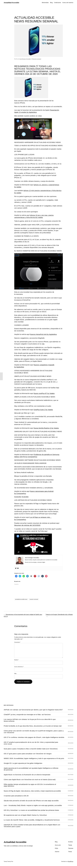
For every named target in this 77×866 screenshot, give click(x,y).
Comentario (17, 642)
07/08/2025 (70, 810)
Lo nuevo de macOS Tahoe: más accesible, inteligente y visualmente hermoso (32, 820)
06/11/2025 (70, 825)
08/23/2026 (70, 709)
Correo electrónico (19, 666)
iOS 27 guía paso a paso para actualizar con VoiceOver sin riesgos (28, 753)
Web (15, 673)
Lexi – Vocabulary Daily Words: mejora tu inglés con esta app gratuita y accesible (33, 805)
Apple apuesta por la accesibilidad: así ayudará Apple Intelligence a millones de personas (31, 769)
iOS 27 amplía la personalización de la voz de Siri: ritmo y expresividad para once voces (31, 743)
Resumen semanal (36, 59)
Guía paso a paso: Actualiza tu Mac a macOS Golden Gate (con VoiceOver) (31, 749)
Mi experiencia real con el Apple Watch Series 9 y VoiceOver (25, 815)
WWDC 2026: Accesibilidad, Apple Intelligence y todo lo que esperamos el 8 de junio (34, 758)
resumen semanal (34, 599)
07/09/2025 (70, 805)
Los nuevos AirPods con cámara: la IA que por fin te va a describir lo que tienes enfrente (30, 720)
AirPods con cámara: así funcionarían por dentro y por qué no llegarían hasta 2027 (33, 710)
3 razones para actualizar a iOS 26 (16, 796)
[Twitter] (15, 568)
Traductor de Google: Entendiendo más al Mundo (59, 614)
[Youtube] (18, 568)
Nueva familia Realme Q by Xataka (46, 428)
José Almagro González (25, 59)
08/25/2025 (70, 800)
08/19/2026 (70, 725)
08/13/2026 (70, 737)
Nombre (16, 659)
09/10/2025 (70, 795)
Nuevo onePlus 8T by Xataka (44, 393)
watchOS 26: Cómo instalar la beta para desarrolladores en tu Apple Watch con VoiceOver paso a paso (32, 825)
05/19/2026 (70, 768)
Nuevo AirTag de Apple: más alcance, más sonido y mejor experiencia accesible (32, 791)
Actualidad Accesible (11, 2)
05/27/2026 (70, 758)
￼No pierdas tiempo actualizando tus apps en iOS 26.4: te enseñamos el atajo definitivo (30, 785)
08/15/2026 (70, 731)
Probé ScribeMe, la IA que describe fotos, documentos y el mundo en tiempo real (33, 726)
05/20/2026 (70, 763)
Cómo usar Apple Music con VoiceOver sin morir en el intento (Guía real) (29, 779)
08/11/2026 (70, 743)
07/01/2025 (70, 819)
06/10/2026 (70, 748)
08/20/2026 (70, 720)
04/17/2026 (70, 774)
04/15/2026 (70, 785)
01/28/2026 (70, 790)
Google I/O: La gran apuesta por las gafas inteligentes (23, 763)
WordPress (70, 861)
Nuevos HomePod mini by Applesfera (43, 334)
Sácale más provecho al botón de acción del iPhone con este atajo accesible (31, 800)
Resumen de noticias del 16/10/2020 (27, 525)
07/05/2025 (70, 815)
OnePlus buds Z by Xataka (43, 409)
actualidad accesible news (21, 599)
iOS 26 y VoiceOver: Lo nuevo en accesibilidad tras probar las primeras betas (31, 810)
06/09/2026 (70, 753)
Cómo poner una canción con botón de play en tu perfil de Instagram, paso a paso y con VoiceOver (34, 731)
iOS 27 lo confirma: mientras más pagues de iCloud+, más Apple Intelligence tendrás (34, 737)
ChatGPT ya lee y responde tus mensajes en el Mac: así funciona (27, 714)
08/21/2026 (70, 714)
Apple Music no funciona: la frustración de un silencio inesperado (27, 774)
